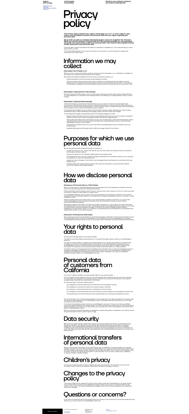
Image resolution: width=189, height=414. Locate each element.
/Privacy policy (67, 412)
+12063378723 (88, 412)
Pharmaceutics (48, 6)
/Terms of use (67, 411)
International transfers (50, 8)
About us (46, 9)
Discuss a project (52, 411)
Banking (46, 7)
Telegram (108, 409)
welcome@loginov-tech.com (111, 410)
